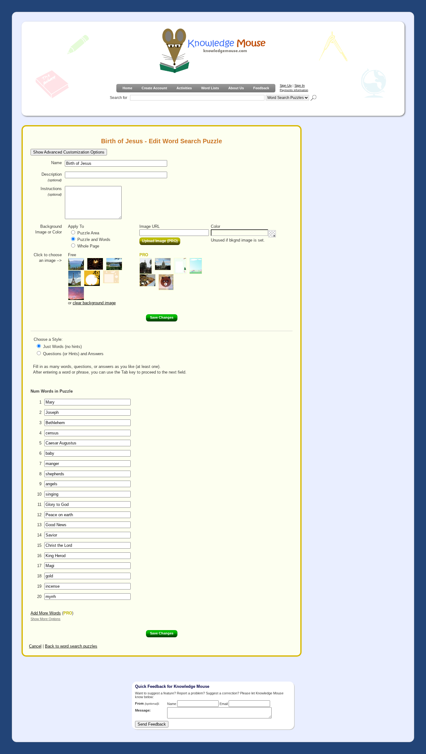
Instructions (51, 191)
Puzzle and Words (93, 239)
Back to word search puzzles (71, 646)
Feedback (261, 88)
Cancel (35, 646)
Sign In (299, 85)
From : (147, 703)
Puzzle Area (88, 233)
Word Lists (210, 88)
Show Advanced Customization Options (68, 152)
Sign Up (286, 85)
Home (127, 88)
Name (56, 162)
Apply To (76, 226)
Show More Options (46, 619)
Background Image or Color (48, 229)
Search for (118, 97)
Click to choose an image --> (48, 257)
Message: (143, 710)
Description (51, 177)
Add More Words (46, 613)
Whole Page (88, 246)
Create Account (154, 88)
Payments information (294, 90)
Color (215, 226)
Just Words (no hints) (62, 346)
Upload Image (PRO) (160, 241)
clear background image (94, 303)
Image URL (149, 226)
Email (224, 704)
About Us (236, 88)
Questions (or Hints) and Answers (73, 353)
